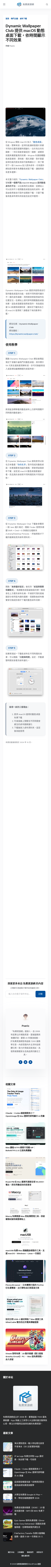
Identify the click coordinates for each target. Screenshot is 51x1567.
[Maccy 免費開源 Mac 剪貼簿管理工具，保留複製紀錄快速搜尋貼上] (26, 1202)
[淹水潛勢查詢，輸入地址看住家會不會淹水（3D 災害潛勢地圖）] (7, 1446)
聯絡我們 (30, 1552)
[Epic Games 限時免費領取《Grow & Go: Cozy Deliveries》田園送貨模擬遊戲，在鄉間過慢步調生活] (7, 1524)
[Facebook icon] (20, 1062)
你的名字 (22, 464)
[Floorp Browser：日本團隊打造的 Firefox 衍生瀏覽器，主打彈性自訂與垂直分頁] (26, 1271)
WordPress (32, 1564)
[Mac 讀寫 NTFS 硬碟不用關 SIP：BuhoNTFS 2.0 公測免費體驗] (26, 1133)
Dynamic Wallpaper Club (31, 179)
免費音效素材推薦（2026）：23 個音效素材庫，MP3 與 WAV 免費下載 (29, 1510)
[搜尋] (47, 4)
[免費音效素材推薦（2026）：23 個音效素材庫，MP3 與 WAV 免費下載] (7, 1511)
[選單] (4, 4)
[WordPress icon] (30, 1062)
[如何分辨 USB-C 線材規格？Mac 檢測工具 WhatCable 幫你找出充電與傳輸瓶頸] (26, 1305)
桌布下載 (23, 19)
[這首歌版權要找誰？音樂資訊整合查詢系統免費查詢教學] (7, 1485)
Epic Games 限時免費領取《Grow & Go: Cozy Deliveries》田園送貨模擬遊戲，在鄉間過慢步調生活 (29, 1523)
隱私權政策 (25, 1556)
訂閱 (40, 994)
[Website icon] (25, 1062)
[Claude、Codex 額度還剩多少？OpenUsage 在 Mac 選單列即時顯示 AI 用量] (26, 1099)
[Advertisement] (25, 77)
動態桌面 (37, 142)
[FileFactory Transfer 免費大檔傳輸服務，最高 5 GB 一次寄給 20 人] (7, 1536)
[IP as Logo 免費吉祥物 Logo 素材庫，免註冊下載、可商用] (7, 1459)
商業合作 (40, 1552)
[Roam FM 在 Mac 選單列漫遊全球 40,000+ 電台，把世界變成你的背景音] (26, 1168)
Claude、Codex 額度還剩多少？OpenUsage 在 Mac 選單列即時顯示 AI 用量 (29, 1472)
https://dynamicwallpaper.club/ (23, 334)
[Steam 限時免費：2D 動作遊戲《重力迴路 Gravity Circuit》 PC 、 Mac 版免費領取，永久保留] (26, 1340)
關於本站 (11, 1552)
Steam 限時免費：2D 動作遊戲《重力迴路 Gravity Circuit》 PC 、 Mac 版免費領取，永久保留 (25, 1356)
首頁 (7, 19)
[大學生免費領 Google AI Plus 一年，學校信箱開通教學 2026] (7, 1498)
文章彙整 (20, 1552)
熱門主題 (14, 19)
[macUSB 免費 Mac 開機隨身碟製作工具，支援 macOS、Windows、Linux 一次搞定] (26, 1237)
